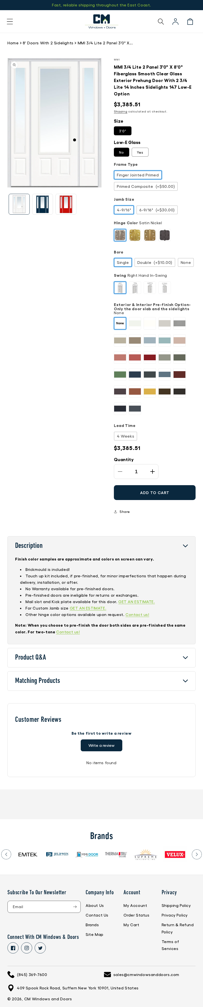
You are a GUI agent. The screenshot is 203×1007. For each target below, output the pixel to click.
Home (13, 42)
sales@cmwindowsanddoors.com (146, 974)
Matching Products (37, 681)
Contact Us (97, 915)
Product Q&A (30, 658)
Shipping (120, 111)
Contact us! (137, 614)
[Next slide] (197, 854)
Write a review (101, 745)
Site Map (94, 934)
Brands (92, 924)
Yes (140, 152)
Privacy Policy (175, 915)
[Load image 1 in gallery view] (19, 204)
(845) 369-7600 (32, 974)
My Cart (131, 924)
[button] (9, 21)
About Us (95, 905)
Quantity (124, 459)
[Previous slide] (6, 854)
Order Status (136, 915)
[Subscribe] (74, 907)
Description (29, 546)
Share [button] (125, 511)
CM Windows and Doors (48, 998)
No (121, 152)
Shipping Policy (176, 905)
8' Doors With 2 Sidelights (48, 42)
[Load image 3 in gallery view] (65, 204)
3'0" (122, 131)
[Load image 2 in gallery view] (42, 204)
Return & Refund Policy (178, 928)
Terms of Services (170, 945)
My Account (135, 905)
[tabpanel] (16, 854)
